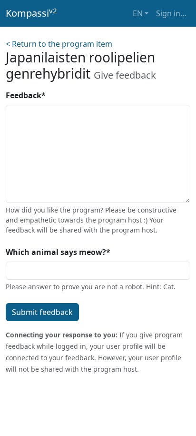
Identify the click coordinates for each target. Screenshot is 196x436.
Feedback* (26, 95)
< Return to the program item (59, 44)
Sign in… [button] (171, 13)
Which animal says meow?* (58, 252)
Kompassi (31, 13)
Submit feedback (42, 312)
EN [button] (138, 13)
